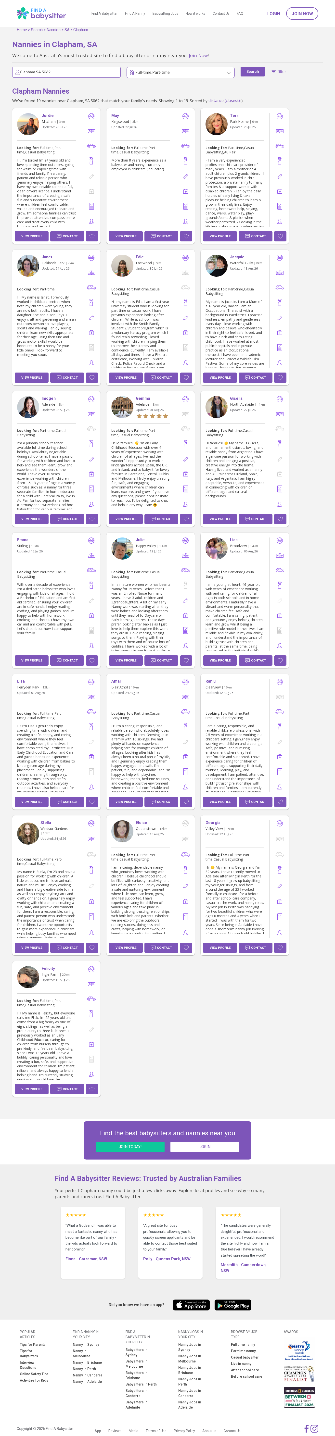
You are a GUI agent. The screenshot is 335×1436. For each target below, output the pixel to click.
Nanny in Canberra (87, 1375)
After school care (245, 1370)
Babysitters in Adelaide (136, 1404)
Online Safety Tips (34, 1374)
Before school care (246, 1376)
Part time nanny (243, 1351)
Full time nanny (243, 1345)
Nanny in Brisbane (87, 1362)
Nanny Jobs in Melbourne (189, 1358)
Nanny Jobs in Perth (189, 1381)
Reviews (114, 1431)
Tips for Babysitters (29, 1353)
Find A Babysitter (104, 13)
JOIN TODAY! (130, 1146)
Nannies (54, 29)
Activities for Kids (34, 1380)
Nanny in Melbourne (81, 1353)
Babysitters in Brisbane (136, 1375)
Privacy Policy (184, 1431)
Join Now (302, 13)
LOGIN (204, 1146)
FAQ (240, 13)
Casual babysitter (245, 1357)
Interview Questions (28, 1365)
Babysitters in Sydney (136, 1352)
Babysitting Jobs (165, 13)
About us (209, 1431)
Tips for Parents (33, 1345)
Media (133, 1431)
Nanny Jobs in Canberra (189, 1393)
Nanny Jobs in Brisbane (189, 1370)
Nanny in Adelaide (87, 1382)
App (98, 1431)
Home (22, 29)
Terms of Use (156, 1431)
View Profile (31, 236)
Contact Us (221, 13)
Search (37, 29)
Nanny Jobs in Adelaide (189, 1404)
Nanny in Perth (84, 1369)
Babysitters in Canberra (136, 1393)
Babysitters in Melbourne (136, 1363)
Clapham (80, 29)
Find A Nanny (135, 13)
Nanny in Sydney (86, 1345)
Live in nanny (241, 1364)
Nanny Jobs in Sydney (189, 1347)
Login (273, 13)
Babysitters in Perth (141, 1384)
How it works (195, 13)
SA (66, 29)
